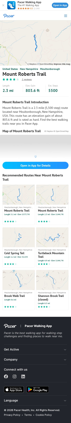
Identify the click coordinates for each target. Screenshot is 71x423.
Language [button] (11, 400)
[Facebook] (6, 377)
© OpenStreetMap (45, 63)
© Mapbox (32, 63)
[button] (3, 5)
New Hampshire (29, 69)
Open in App (60, 5)
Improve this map (62, 63)
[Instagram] (15, 377)
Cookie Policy (44, 414)
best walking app (30, 333)
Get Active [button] (11, 349)
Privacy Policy (12, 414)
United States (10, 69)
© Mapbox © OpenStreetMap (56, 131)
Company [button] (11, 359)
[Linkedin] (23, 377)
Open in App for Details (35, 165)
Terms (28, 414)
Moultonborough (50, 69)
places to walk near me (47, 336)
